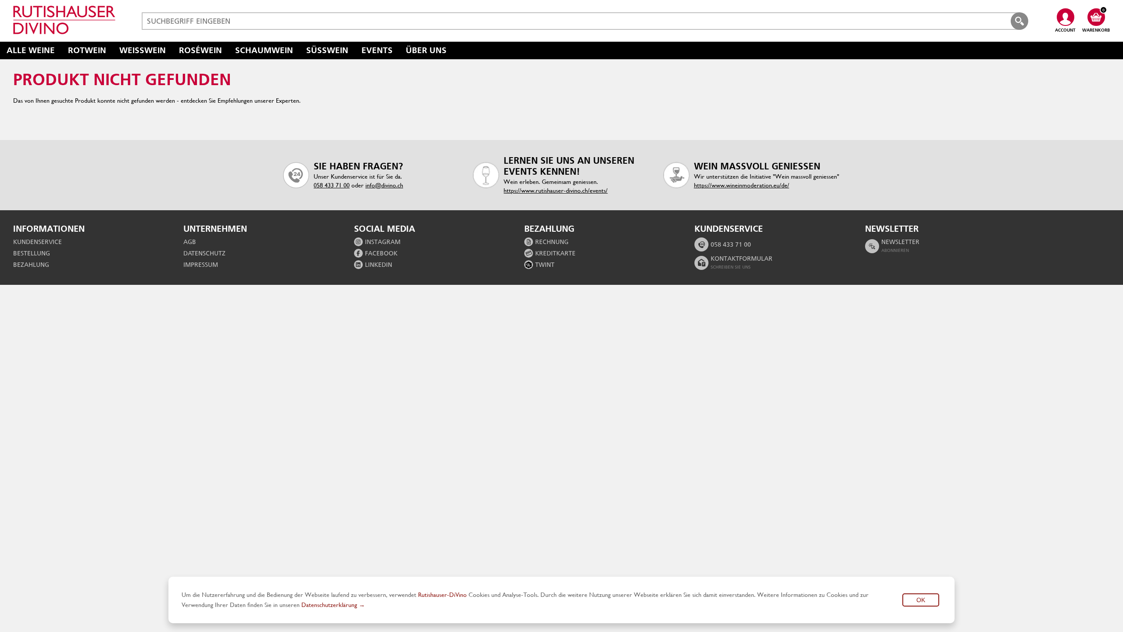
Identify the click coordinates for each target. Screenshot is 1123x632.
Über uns (426, 50)
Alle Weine (31, 50)
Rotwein (87, 50)
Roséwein (200, 50)
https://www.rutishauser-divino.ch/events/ (556, 190)
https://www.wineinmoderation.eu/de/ (741, 185)
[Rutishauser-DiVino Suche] (1019, 21)
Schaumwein (264, 50)
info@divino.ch (384, 185)
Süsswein (327, 50)
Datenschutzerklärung (329, 604)
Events (377, 50)
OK (920, 599)
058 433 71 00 (332, 185)
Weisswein (142, 50)
